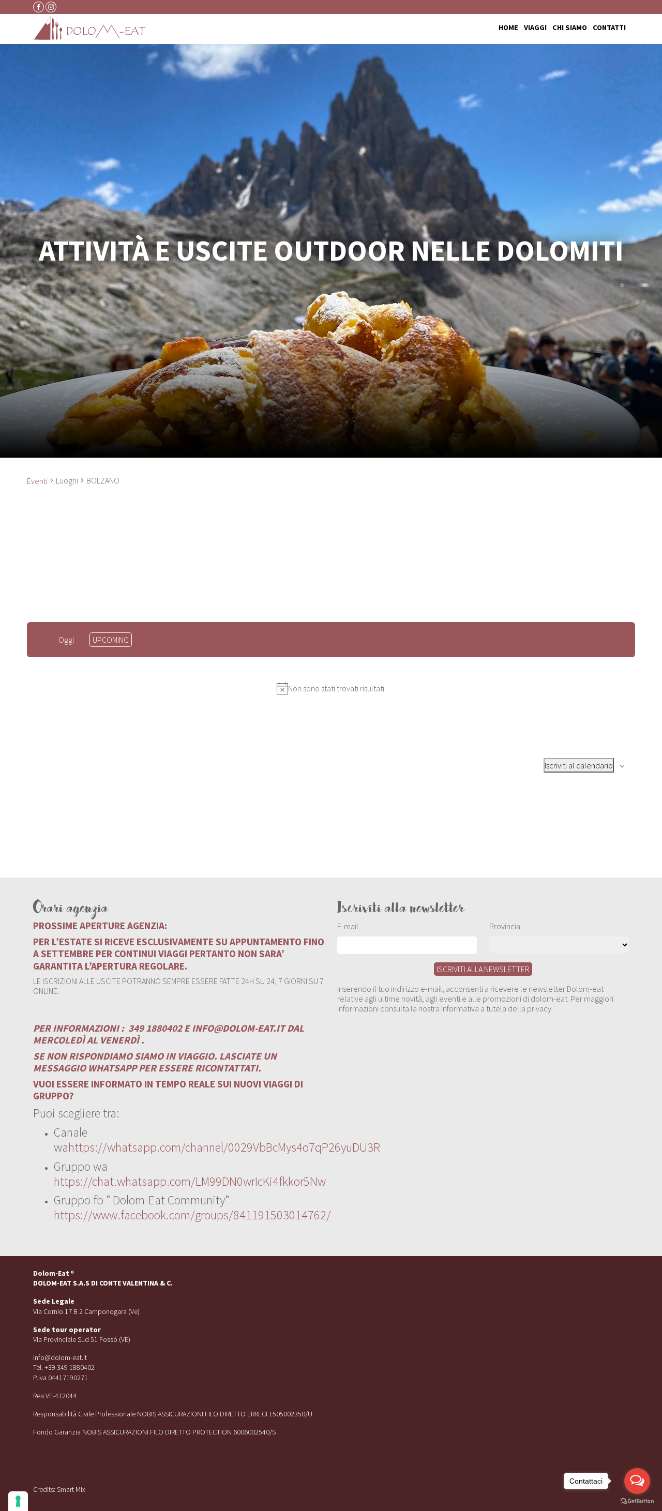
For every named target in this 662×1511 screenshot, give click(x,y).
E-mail (347, 926)
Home (508, 28)
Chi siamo (569, 28)
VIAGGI (535, 28)
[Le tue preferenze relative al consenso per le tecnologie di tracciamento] (18, 1501)
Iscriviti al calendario (579, 765)
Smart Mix (71, 1489)
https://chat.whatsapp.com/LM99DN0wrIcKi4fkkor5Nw (190, 1181)
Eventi (37, 481)
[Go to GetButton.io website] (637, 1501)
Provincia (504, 926)
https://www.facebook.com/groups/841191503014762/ (192, 1215)
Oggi (66, 639)
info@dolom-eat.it (60, 1357)
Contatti (609, 28)
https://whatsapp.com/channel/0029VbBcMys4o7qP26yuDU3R (224, 1147)
